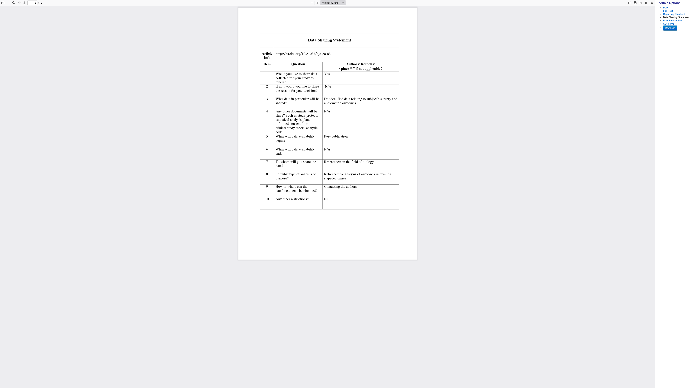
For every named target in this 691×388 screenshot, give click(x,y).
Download (670, 28)
